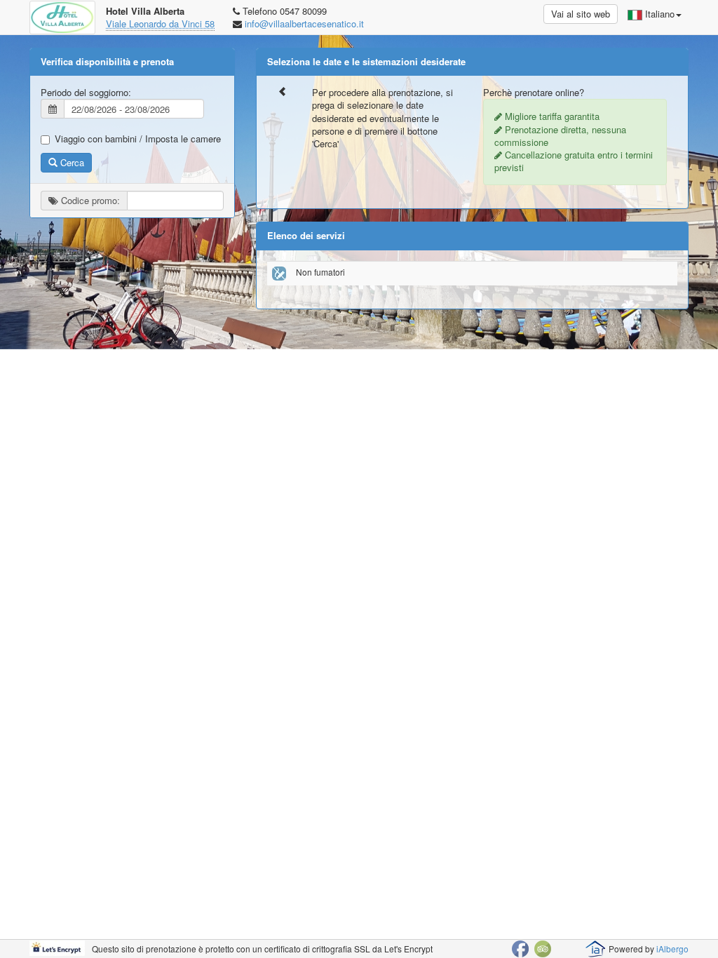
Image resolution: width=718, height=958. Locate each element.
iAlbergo (672, 948)
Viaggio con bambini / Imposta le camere (138, 139)
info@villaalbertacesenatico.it (304, 23)
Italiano (658, 13)
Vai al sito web (580, 13)
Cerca (70, 162)
